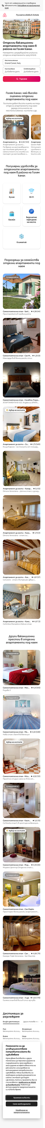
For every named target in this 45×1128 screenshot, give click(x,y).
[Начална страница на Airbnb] (4, 15)
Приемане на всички (21, 1098)
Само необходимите (21, 1104)
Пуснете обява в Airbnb (27, 15)
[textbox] (12, 71)
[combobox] (21, 63)
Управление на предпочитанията (22, 1111)
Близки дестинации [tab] (11, 1022)
